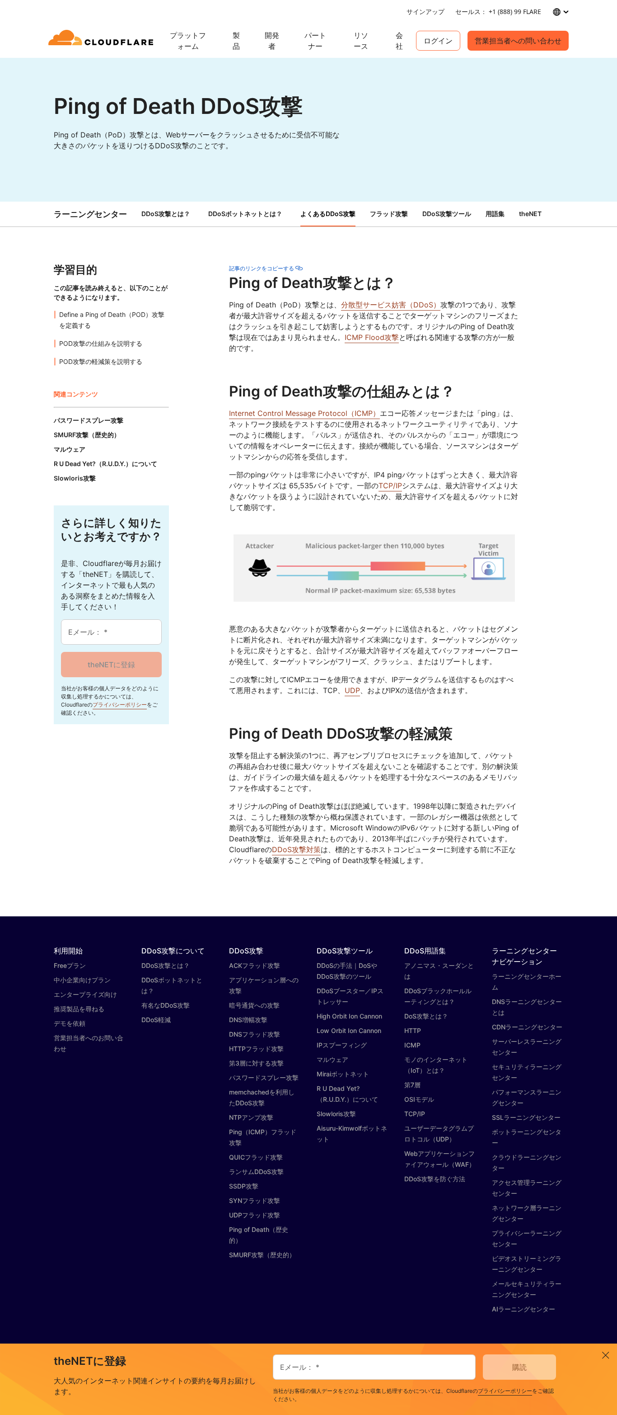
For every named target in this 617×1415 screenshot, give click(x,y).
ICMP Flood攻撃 (372, 337)
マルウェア (332, 1059)
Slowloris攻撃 (336, 1114)
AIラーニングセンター (523, 1309)
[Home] (102, 40)
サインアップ (425, 11)
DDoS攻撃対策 (296, 849)
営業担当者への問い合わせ (518, 41)
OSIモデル (419, 1099)
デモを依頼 (69, 1023)
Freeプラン (70, 965)
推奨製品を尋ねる (79, 1009)
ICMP (412, 1045)
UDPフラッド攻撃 (254, 1215)
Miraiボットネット (343, 1074)
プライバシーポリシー (120, 704)
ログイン (438, 41)
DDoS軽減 (156, 1020)
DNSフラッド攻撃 (254, 1034)
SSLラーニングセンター (526, 1117)
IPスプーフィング (342, 1045)
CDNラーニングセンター (527, 1027)
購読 (519, 1367)
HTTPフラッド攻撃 (256, 1048)
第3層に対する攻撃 (256, 1063)
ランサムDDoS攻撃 (256, 1171)
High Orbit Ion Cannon (349, 1016)
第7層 (412, 1085)
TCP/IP (390, 485)
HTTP (412, 1030)
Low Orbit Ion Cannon (349, 1030)
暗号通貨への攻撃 (254, 1005)
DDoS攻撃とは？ (165, 213)
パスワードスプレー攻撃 (264, 1077)
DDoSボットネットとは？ (245, 213)
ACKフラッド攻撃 (254, 965)
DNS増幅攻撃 (248, 1020)
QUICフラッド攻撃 (256, 1157)
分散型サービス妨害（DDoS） (390, 304)
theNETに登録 (111, 664)
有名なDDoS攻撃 (165, 1005)
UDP (352, 690)
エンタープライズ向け (85, 994)
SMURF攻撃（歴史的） (262, 1255)
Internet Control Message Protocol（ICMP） (304, 413)
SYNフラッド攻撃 (254, 1200)
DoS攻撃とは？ (426, 1016)
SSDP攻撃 (243, 1186)
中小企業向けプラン (82, 980)
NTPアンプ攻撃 (251, 1117)
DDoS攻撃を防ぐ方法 (434, 1179)
